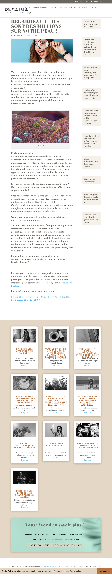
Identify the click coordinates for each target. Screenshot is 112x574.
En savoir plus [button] (75, 571)
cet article (46, 280)
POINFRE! (96, 567)
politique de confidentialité (58, 539)
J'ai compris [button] (104, 571)
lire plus (24, 365)
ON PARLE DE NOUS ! (68, 8)
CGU (58, 567)
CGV (63, 567)
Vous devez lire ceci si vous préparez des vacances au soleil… (91, 141)
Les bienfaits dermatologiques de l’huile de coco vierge (91, 94)
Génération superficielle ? (91, 180)
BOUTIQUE (83, 8)
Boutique (78, 2)
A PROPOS (26, 8)
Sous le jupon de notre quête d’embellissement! (91, 198)
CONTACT (93, 8)
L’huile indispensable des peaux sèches (91, 162)
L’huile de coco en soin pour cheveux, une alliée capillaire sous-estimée (91, 116)
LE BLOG (53, 8)
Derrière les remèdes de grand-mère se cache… (91, 218)
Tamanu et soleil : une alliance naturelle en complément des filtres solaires (90, 47)
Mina (19, 35)
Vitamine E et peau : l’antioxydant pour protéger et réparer (91, 72)
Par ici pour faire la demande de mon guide (56, 545)
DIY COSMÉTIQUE (40, 8)
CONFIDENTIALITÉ (48, 567)
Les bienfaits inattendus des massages (91, 24)
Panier (86, 2)
